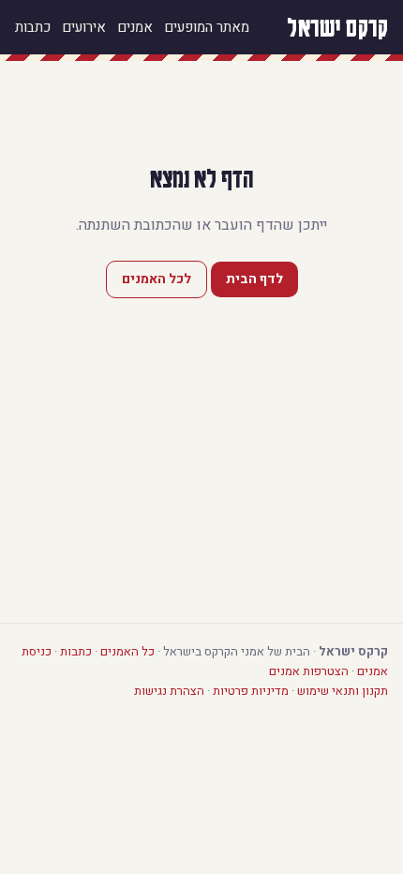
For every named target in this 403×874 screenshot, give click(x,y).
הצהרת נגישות (169, 691)
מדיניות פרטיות (251, 691)
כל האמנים (127, 651)
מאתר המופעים (206, 27)
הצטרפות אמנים (309, 671)
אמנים (135, 27)
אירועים (84, 27)
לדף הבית (254, 279)
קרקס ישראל (337, 26)
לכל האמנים (156, 279)
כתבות (33, 27)
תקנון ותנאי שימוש (342, 691)
